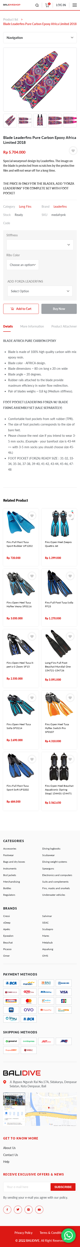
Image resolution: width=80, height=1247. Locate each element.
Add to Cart (23, 309)
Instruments (9, 868)
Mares (45, 935)
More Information (32, 326)
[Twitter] (18, 1210)
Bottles (7, 888)
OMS (45, 955)
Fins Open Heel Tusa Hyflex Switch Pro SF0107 (57, 728)
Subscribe (63, 1187)
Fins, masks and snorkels (56, 888)
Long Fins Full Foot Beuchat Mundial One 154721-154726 (58, 666)
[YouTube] (39, 1210)
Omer (6, 955)
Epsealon (8, 935)
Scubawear (48, 855)
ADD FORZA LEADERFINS (25, 281)
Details (8, 326)
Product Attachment (64, 326)
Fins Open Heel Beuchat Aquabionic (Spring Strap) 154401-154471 (59, 789)
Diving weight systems (54, 861)
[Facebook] (7, 1210)
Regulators (9, 894)
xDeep (6, 922)
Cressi (6, 916)
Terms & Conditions (52, 1232)
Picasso (7, 949)
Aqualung (47, 949)
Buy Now (59, 309)
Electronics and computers (57, 875)
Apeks (6, 929)
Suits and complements (55, 881)
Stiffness (12, 235)
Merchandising (11, 881)
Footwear (8, 855)
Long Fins (25, 206)
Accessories (9, 848)
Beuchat (8, 942)
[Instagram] (29, 1210)
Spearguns (48, 868)
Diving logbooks (51, 848)
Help (6, 1161)
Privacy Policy (23, 1232)
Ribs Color (13, 255)
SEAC (45, 922)
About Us (9, 1148)
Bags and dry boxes (14, 861)
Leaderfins (60, 206)
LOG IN (61, 5)
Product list (10, 19)
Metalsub (47, 942)
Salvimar (47, 916)
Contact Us (10, 1155)
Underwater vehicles (53, 894)
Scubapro (47, 929)
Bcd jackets (9, 875)
